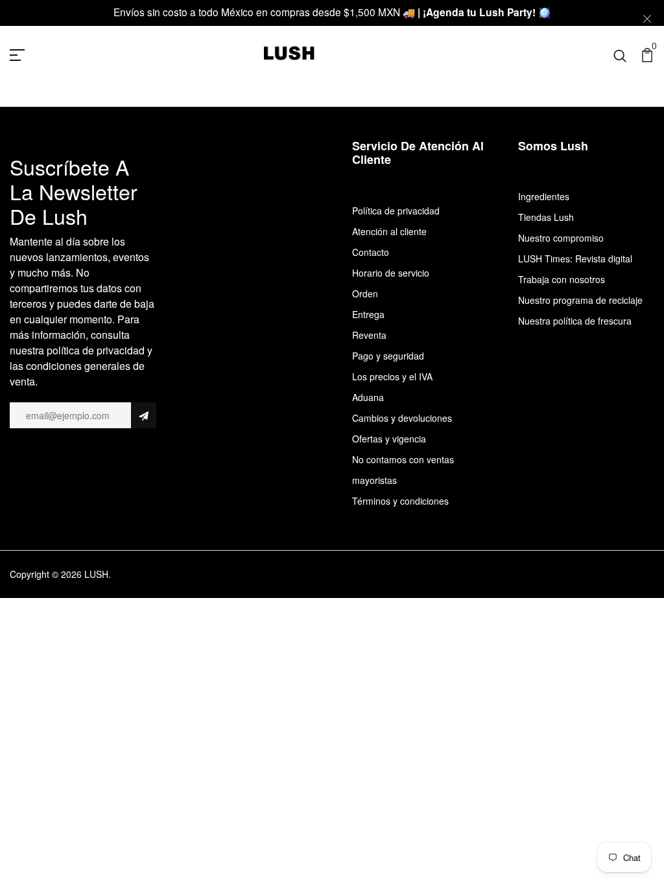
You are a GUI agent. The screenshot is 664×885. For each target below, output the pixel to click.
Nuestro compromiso (561, 237)
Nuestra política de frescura (575, 320)
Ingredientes (543, 196)
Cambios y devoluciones (402, 417)
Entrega (368, 314)
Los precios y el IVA (392, 376)
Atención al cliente (389, 231)
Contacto (370, 252)
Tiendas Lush (546, 217)
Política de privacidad (396, 210)
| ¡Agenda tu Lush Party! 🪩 (484, 12)
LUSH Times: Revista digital (575, 258)
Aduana (368, 397)
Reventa (369, 334)
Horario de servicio (390, 272)
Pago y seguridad (388, 355)
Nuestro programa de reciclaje (580, 299)
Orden (365, 293)
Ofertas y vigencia (389, 438)
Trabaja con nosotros (561, 279)
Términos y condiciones (400, 500)
